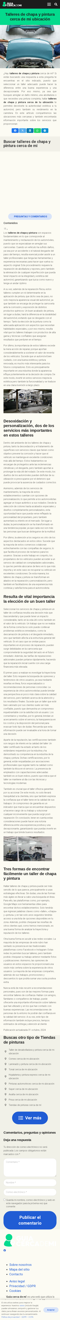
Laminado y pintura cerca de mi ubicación (30, 1064)
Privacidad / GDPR (22, 1286)
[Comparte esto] (15, 130)
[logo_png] (12, 4)
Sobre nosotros (20, 1265)
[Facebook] (4, 1250)
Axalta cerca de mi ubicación (23, 1094)
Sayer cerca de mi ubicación (23, 1089)
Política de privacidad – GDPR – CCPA (17, 1317)
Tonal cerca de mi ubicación (23, 1069)
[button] (56, 4)
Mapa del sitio (19, 1269)
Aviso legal (17, 1281)
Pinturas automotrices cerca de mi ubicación (31, 1083)
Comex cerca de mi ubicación (24, 1058)
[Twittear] (22, 130)
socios (22, 1305)
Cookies (15, 1291)
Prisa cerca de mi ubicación (23, 1099)
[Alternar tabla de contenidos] (5, 229)
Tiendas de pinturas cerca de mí (25, 1105)
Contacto (16, 1274)
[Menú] (49, 4)
